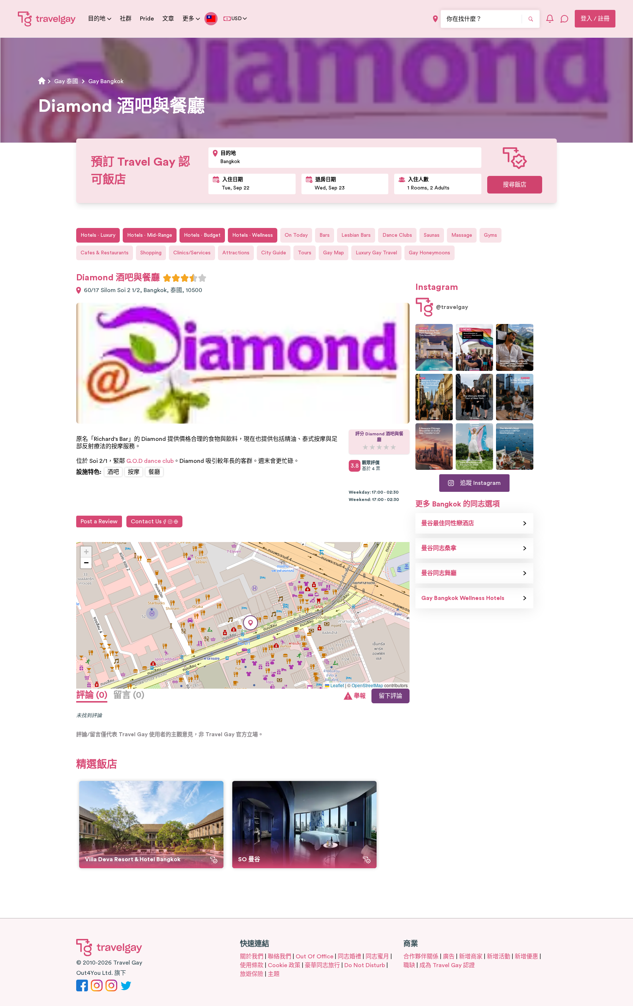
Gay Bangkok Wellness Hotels (462, 598)
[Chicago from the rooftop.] (514, 397)
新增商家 (470, 956)
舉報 (360, 696)
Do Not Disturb (364, 965)
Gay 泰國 (66, 81)
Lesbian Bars (356, 235)
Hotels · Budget (202, 235)
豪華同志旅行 (322, 965)
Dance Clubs (397, 235)
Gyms (490, 235)
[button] (250, 622)
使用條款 (251, 965)
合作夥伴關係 (420, 956)
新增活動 (498, 956)
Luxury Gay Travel (376, 252)
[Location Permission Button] (435, 18)
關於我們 (251, 956)
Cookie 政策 (284, 965)
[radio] (167, 277)
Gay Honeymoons (429, 252)
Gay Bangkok (105, 81)
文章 (168, 19)
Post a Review (99, 521)
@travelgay (452, 307)
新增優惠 (526, 956)
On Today (296, 235)
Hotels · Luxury (98, 235)
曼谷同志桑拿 (438, 548)
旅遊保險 (251, 974)
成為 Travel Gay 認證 (447, 965)
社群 (126, 19)
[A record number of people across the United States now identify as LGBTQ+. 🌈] (474, 347)
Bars (324, 235)
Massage (461, 235)
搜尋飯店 (514, 185)
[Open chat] (564, 18)
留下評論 (390, 696)
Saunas (432, 235)
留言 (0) (128, 695)
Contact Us (146, 521)
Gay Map (333, 252)
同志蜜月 (377, 956)
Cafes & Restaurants (105, 252)
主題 (274, 974)
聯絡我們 (279, 956)
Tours (304, 252)
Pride (147, 19)
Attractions (235, 252)
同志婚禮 (349, 956)
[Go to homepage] (47, 18)
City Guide (273, 252)
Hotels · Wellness (252, 235)
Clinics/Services (192, 252)
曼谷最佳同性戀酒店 (447, 523)
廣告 (449, 956)
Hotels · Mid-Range (149, 235)
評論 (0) (91, 695)
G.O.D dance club (150, 461)
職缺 (409, 965)
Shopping (151, 252)
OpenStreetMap (367, 685)
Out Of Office (314, 956)
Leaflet (336, 685)
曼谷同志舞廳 (438, 573)
